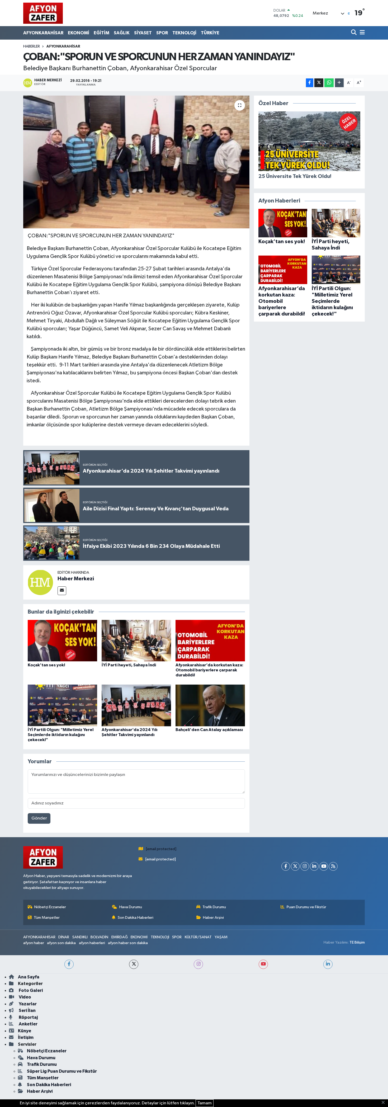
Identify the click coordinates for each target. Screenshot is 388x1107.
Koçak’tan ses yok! (46, 665)
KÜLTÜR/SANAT (198, 937)
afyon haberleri (92, 943)
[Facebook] (285, 866)
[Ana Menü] (361, 33)
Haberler (31, 46)
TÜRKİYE (210, 33)
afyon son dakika (61, 943)
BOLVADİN (99, 937)
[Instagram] (304, 866)
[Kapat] (384, 1102)
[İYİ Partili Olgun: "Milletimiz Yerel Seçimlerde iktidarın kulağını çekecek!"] (62, 705)
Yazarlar (27, 1004)
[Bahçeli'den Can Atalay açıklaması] (210, 705)
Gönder (39, 818)
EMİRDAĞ (119, 937)
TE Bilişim (357, 942)
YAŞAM (221, 937)
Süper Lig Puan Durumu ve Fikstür (62, 1071)
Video (24, 997)
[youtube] (263, 964)
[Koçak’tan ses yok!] (62, 640)
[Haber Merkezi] (40, 582)
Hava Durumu (130, 907)
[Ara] (354, 33)
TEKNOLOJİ (184, 33)
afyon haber (33, 943)
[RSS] (333, 866)
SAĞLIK (122, 33)
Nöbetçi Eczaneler (50, 907)
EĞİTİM (101, 33)
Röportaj (28, 1017)
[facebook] (69, 964)
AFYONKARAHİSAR (43, 33)
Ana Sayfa (28, 977)
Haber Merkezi (76, 578)
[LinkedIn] (314, 866)
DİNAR (63, 937)
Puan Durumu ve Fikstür (306, 907)
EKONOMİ (78, 33)
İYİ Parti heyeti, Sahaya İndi (129, 665)
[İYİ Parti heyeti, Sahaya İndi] (136, 640)
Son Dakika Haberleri (135, 918)
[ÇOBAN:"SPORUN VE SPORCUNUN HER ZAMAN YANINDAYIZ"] (136, 162)
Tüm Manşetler (47, 918)
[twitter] (133, 964)
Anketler (27, 1024)
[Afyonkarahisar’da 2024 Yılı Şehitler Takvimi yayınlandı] (136, 705)
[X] (295, 866)
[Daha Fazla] (339, 82)
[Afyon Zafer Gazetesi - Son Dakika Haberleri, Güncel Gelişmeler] (43, 13)
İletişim (26, 1037)
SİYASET (143, 33)
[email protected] (161, 849)
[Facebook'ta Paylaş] (309, 82)
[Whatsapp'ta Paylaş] (329, 82)
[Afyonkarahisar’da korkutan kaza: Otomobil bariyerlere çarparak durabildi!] (210, 640)
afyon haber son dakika (128, 943)
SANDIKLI (80, 937)
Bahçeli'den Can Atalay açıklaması (209, 730)
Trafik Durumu (214, 907)
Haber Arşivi (213, 918)
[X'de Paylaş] (318, 82)
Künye (24, 1031)
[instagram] (198, 964)
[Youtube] (323, 866)
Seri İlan (27, 1010)
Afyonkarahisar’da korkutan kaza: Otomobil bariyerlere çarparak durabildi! (209, 670)
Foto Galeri (30, 990)
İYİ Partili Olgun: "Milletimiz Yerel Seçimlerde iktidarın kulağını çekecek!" (60, 735)
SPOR (162, 33)
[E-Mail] (62, 590)
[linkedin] (328, 964)
